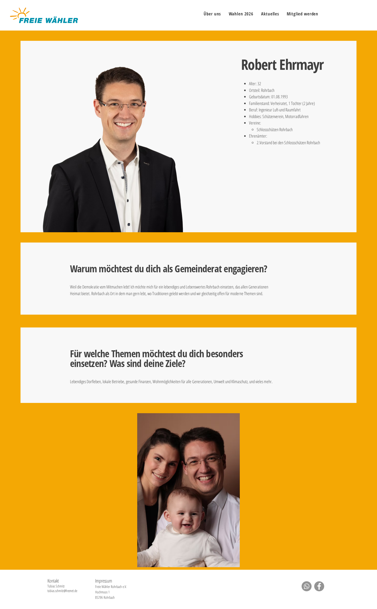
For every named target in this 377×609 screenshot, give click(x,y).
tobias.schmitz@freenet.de (62, 590)
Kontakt (53, 580)
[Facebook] (319, 586)
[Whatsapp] (307, 586)
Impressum (103, 580)
